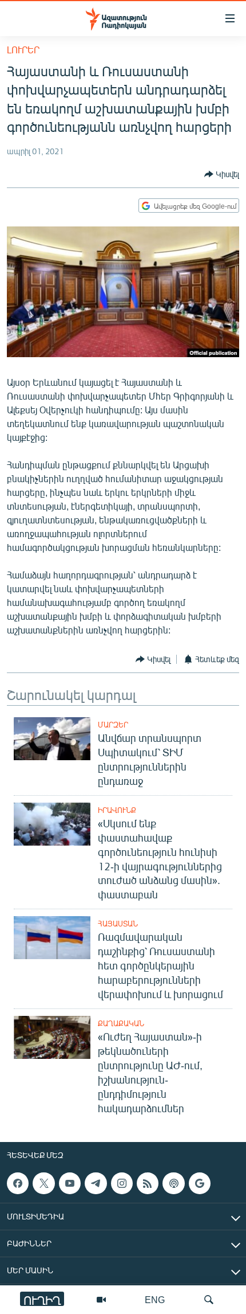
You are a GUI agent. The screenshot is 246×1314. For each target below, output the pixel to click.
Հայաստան (118, 923)
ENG (155, 1299)
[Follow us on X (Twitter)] (43, 1183)
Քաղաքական (121, 1023)
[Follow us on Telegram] (95, 1183)
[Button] (221, 174)
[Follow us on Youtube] (70, 1183)
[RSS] (147, 1183)
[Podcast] (173, 1183)
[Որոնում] (209, 1299)
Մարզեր (113, 724)
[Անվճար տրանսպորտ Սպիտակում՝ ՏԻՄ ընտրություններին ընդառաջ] (52, 738)
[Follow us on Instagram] (122, 1183)
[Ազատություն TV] (101, 1299)
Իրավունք (117, 810)
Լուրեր (23, 49)
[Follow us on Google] (200, 1183)
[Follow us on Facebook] (18, 1183)
